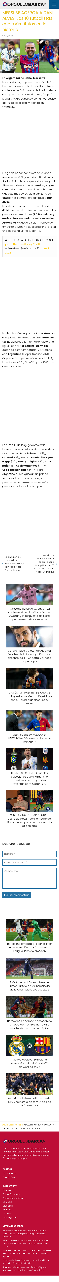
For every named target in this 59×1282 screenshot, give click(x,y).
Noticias (7, 1209)
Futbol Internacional (13, 1198)
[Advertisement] (29, 138)
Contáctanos (10, 1173)
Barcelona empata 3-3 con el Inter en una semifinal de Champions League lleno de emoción (24, 1233)
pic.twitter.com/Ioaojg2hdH (22, 244)
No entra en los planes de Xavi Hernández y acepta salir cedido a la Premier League (15, 563)
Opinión (7, 1213)
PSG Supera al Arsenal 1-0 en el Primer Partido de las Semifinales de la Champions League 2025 (26, 1243)
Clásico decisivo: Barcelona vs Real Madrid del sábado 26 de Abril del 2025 (26, 1262)
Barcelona (8, 1190)
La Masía (7, 1202)
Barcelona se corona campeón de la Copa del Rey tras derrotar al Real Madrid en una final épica (27, 1253)
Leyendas (8, 1205)
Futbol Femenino (11, 1194)
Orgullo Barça (10, 1177)
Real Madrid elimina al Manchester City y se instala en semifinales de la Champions (25, 1269)
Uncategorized (10, 1217)
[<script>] (29, 138)
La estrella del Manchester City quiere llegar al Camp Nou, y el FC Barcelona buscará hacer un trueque (44, 563)
